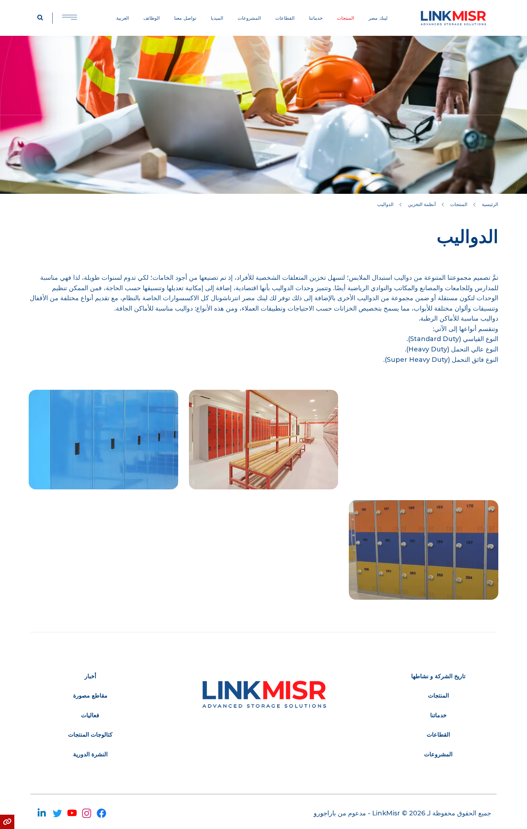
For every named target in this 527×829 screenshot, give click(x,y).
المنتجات (458, 204)
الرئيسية (490, 204)
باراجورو (325, 813)
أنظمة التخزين (422, 204)
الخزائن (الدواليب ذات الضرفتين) (103, 439)
